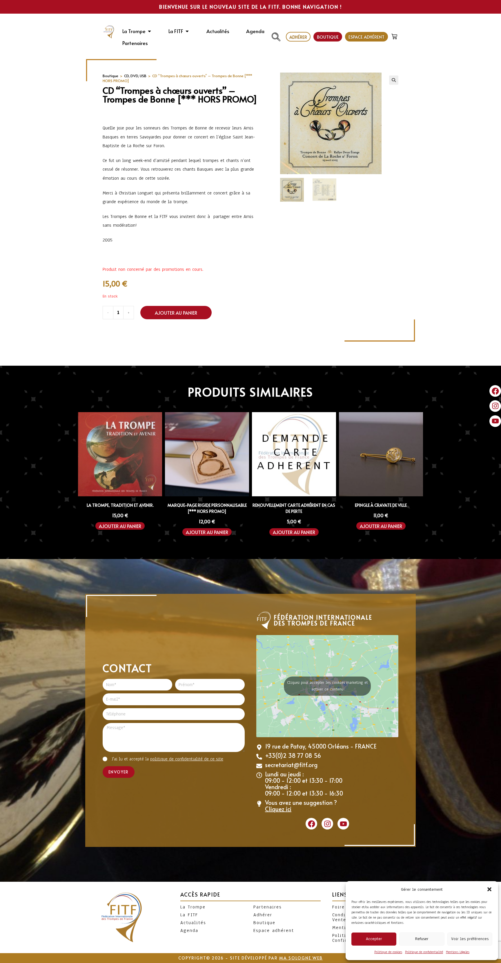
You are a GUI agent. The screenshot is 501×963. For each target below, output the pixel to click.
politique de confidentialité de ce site (186, 759)
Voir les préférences (470, 939)
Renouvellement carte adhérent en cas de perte (294, 508)
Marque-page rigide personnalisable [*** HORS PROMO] (207, 508)
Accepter (374, 939)
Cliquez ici (278, 809)
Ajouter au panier (176, 312)
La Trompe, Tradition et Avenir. (120, 505)
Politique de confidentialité (424, 952)
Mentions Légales (457, 952)
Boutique (110, 75)
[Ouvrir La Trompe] (149, 31)
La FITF (189, 915)
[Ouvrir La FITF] (187, 31)
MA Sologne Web (301, 958)
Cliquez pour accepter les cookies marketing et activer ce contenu (327, 686)
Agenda (189, 930)
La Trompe (193, 907)
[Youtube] (495, 421)
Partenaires (267, 907)
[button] (489, 889)
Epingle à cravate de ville (381, 505)
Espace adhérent (273, 930)
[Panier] (395, 35)
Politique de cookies (388, 952)
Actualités (193, 922)
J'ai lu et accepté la (167, 759)
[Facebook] (495, 391)
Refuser (422, 939)
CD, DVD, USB (135, 75)
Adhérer (262, 915)
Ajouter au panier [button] (120, 526)
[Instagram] (495, 406)
